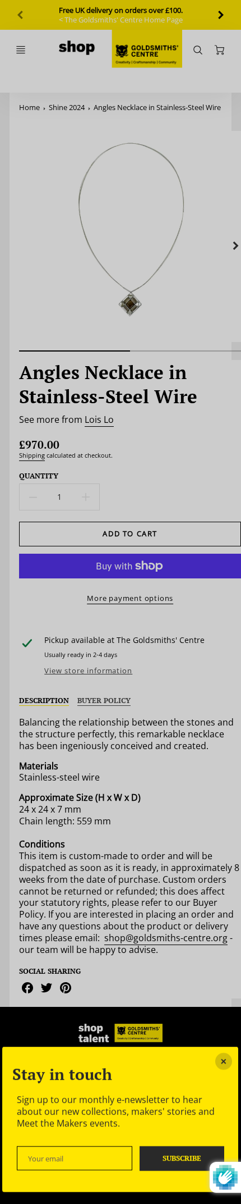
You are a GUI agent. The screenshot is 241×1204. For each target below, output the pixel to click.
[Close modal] (224, 1061)
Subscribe (182, 1157)
